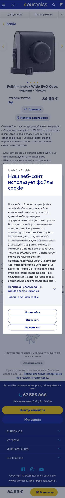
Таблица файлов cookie (23, 297)
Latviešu (13, 170)
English (25, 170)
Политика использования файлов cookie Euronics (25, 289)
